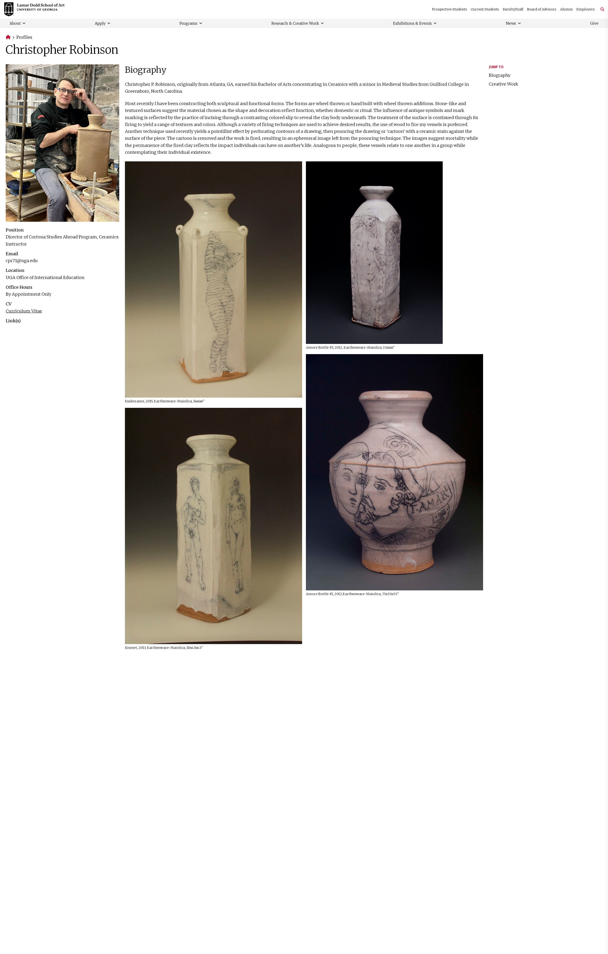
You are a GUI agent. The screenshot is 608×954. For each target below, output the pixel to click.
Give (594, 23)
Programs (188, 23)
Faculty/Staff (513, 9)
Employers (585, 9)
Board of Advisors (541, 9)
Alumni (566, 9)
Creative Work (503, 84)
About (15, 23)
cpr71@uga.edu (22, 260)
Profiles (24, 37)
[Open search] (600, 9)
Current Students (485, 9)
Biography (499, 75)
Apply (100, 23)
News (511, 23)
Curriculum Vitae (24, 311)
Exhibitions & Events (412, 23)
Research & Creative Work (295, 23)
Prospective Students (449, 9)
